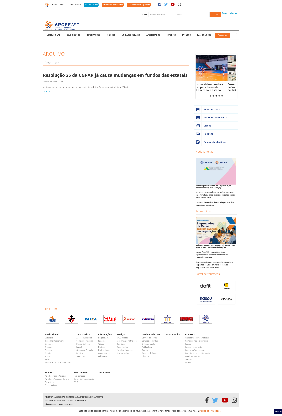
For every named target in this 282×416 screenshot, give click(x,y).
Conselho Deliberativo (54, 341)
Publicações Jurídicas (215, 141)
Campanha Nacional (84, 341)
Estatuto (48, 350)
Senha (179, 14)
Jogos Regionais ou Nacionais (197, 353)
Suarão (145, 350)
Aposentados (153, 35)
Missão (48, 353)
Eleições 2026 (104, 338)
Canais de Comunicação (84, 379)
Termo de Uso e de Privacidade (58, 362)
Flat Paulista (147, 347)
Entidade (48, 347)
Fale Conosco (204, 35)
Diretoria (49, 344)
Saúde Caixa (81, 356)
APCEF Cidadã (122, 338)
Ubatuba (145, 356)
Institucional (53, 35)
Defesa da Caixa (83, 344)
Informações (93, 35)
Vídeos (207, 125)
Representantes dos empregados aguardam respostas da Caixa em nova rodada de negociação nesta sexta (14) (214, 265)
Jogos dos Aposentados (195, 350)
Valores (48, 359)
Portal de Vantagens (208, 274)
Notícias (101, 347)
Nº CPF (144, 14)
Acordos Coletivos (84, 338)
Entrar (215, 14)
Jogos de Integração (193, 347)
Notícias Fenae (204, 151)
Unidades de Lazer (131, 35)
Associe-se (222, 35)
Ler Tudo (46, 91)
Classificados (122, 347)
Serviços (110, 35)
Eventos (186, 35)
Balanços (49, 338)
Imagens (208, 133)
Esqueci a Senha (229, 13)
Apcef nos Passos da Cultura (57, 379)
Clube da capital (148, 344)
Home (54, 5)
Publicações (103, 356)
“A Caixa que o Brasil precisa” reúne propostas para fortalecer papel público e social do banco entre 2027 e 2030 (215, 195)
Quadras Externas (192, 356)
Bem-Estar (121, 344)
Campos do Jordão (150, 341)
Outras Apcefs (104, 353)
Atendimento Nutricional (127, 341)
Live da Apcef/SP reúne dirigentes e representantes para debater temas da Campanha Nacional (212, 255)
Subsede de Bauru (149, 353)
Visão (47, 356)
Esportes (171, 35)
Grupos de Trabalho (84, 350)
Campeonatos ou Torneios (196, 341)
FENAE (63, 5)
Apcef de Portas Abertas (55, 376)
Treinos (188, 359)
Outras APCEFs (75, 5)
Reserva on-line (123, 353)
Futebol (188, 344)
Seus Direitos (73, 35)
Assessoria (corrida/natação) (197, 338)
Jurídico (79, 353)
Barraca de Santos (149, 338)
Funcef (79, 347)
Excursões (49, 382)
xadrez (188, 362)
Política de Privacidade (210, 410)
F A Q (76, 382)
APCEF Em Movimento (215, 117)
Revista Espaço (212, 109)
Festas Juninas (51, 385)
